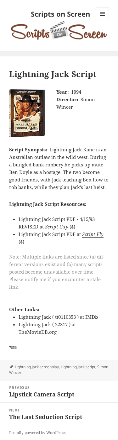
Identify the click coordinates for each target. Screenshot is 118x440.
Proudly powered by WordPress (37, 432)
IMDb (91, 317)
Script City (56, 226)
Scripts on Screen (60, 13)
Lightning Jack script (78, 366)
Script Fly (93, 234)
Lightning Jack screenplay (37, 366)
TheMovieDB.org (38, 332)
